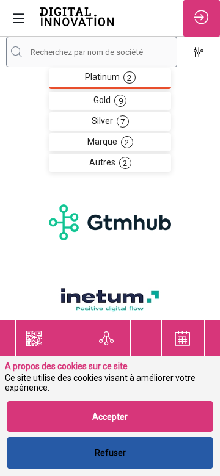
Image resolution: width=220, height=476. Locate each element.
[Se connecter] (201, 18)
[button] (34, 346)
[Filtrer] (198, 52)
